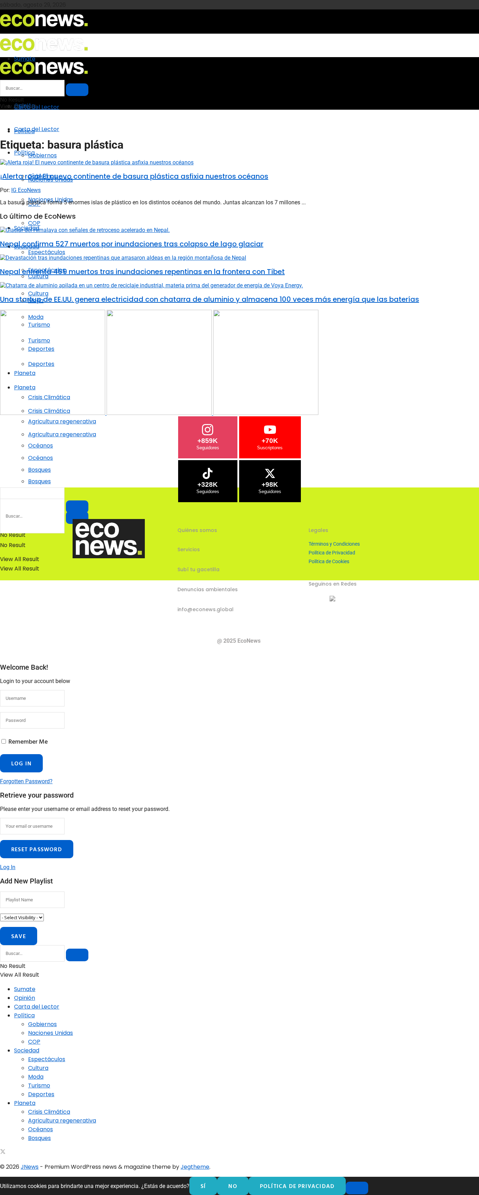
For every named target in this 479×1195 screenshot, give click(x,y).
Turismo (39, 1085)
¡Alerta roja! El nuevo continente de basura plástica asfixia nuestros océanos (134, 176)
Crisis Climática (49, 1112)
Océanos (40, 458)
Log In (7, 867)
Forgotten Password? (26, 781)
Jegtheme (195, 1167)
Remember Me (28, 741)
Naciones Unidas (50, 1033)
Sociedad (26, 1050)
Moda (35, 1077)
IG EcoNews (26, 190)
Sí (203, 1186)
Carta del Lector (36, 107)
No (232, 1186)
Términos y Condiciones (334, 544)
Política (24, 153)
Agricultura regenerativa (62, 434)
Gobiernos (42, 155)
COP (34, 223)
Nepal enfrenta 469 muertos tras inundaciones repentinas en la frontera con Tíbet (142, 271)
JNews (30, 1167)
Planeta (24, 1103)
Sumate (24, 989)
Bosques (39, 481)
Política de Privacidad (332, 552)
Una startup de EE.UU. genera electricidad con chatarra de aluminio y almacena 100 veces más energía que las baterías (209, 299)
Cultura (38, 293)
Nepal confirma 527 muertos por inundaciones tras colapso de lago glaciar (131, 244)
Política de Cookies (329, 561)
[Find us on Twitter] (3, 1152)
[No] (357, 1188)
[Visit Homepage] (44, 28)
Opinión (24, 998)
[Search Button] (77, 89)
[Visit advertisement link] (53, 413)
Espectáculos (46, 252)
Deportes (41, 1094)
